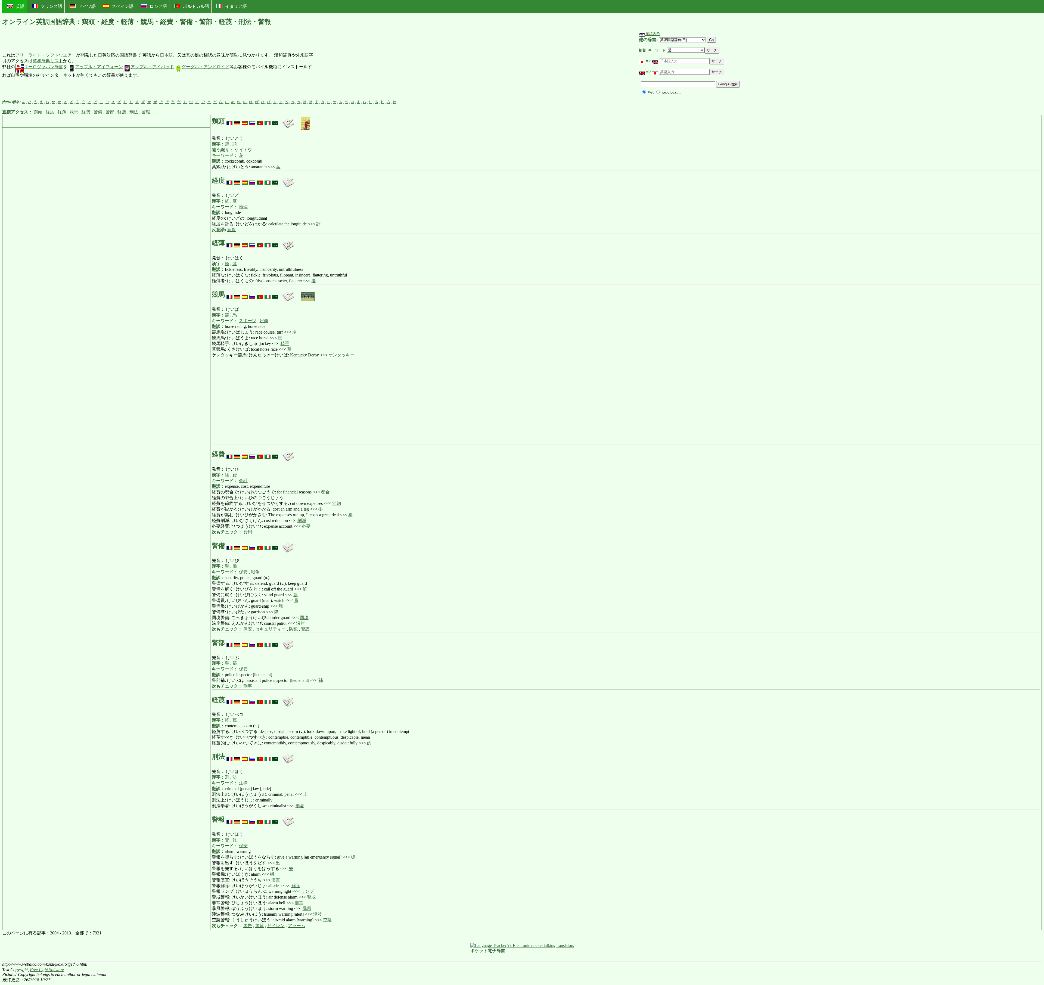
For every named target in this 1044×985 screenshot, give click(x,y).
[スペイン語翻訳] (245, 121)
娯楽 (264, 320)
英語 (20, 6)
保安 (243, 572)
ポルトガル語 (196, 6)
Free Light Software (47, 969)
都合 (325, 492)
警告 (247, 925)
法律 (243, 783)
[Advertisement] (355, 66)
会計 (243, 480)
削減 (301, 520)
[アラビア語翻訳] (275, 121)
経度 (50, 112)
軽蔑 (121, 112)
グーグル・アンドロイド (205, 66)
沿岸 (300, 623)
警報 (145, 112)
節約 (336, 503)
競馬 (74, 112)
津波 (317, 914)
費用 (247, 532)
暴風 (307, 908)
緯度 (231, 229)
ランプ (307, 891)
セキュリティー (270, 629)
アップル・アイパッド (152, 66)
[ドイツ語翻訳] (237, 121)
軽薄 (62, 112)
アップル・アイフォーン (99, 66)
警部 (109, 112)
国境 (304, 617)
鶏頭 (38, 112)
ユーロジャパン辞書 (43, 66)
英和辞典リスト (48, 60)
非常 (299, 902)
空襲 (327, 920)
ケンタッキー (341, 355)
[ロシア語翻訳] (252, 121)
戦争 (255, 572)
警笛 (259, 925)
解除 (295, 885)
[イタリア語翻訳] (268, 121)
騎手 (285, 343)
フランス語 (51, 6)
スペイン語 (122, 6)
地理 (243, 206)
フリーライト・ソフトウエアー (45, 55)
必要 (306, 526)
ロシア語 (158, 6)
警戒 (311, 897)
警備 (98, 112)
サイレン (276, 925)
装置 (275, 880)
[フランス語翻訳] (229, 121)
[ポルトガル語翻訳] (260, 121)
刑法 (133, 112)
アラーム (296, 925)
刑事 (247, 686)
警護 (305, 629)
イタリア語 (236, 6)
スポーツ (247, 320)
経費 (86, 112)
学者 (300, 805)
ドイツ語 (87, 6)
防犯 (293, 629)
